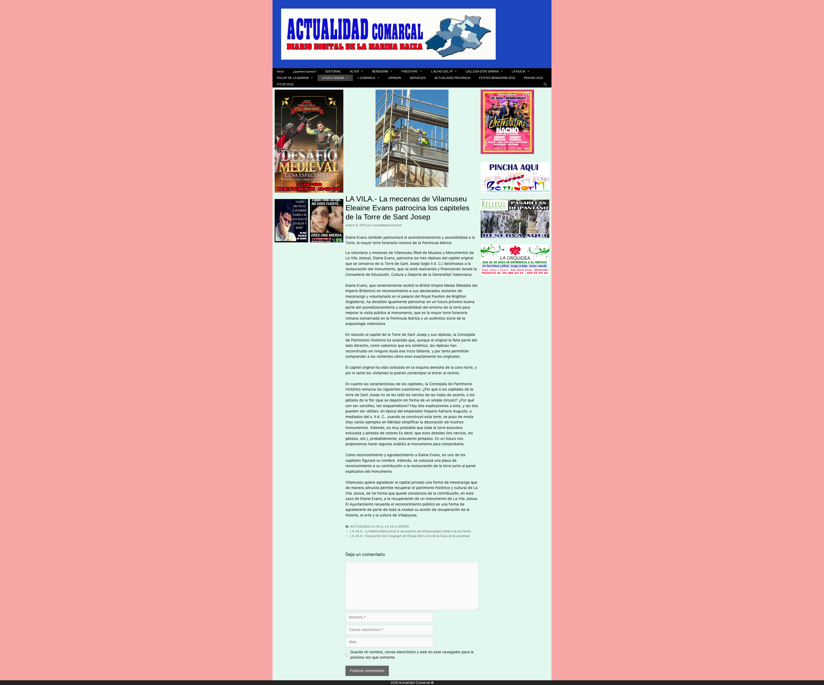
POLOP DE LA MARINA (293, 78)
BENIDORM (380, 71)
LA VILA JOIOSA (333, 78)
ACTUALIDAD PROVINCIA (452, 78)
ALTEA (354, 71)
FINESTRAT (409, 71)
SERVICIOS (418, 78)
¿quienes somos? (304, 71)
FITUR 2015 (285, 84)
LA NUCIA (518, 71)
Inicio (280, 71)
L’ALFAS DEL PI (442, 71)
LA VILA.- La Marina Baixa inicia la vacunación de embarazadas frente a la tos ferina (410, 531)
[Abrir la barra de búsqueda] (545, 84)
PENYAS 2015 (533, 78)
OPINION (394, 78)
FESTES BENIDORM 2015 (497, 78)
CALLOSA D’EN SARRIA (482, 71)
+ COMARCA (366, 78)
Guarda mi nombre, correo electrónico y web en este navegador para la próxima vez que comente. (412, 655)
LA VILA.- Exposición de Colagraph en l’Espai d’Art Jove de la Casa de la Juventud (410, 536)
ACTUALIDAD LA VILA (366, 526)
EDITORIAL (333, 71)
